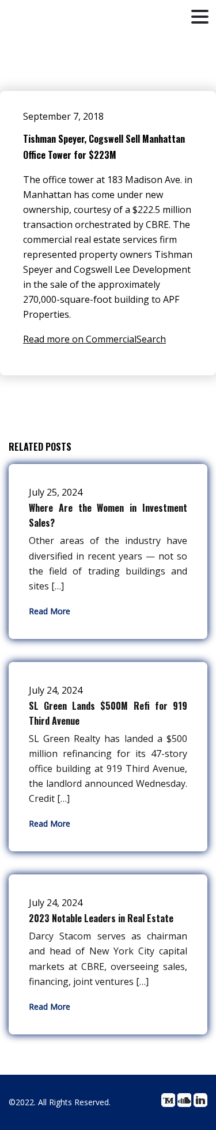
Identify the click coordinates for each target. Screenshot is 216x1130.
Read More (49, 611)
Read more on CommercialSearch (94, 339)
